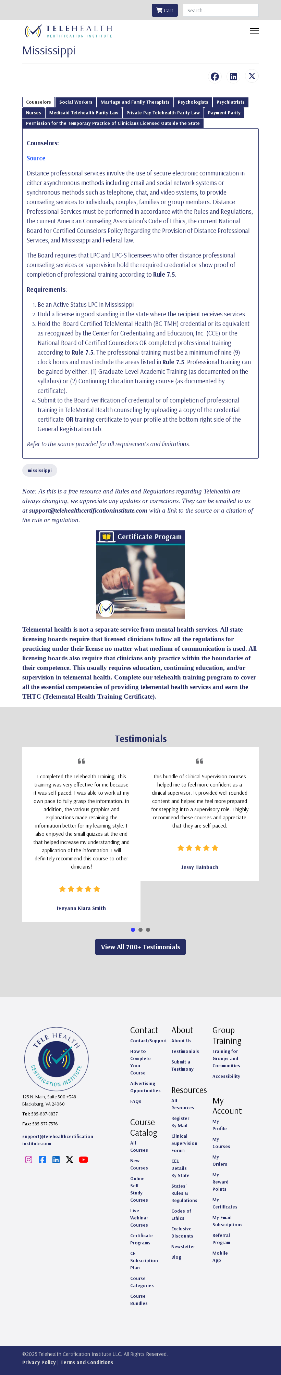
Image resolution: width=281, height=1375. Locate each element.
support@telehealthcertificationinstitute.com (88, 510)
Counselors (38, 102)
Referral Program (221, 1238)
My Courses (221, 1142)
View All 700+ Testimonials (140, 946)
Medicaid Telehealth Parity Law (83, 112)
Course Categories (142, 1281)
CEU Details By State (180, 1168)
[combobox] (221, 10)
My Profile (219, 1125)
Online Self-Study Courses (139, 1189)
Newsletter (183, 1246)
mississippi (40, 470)
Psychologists (193, 102)
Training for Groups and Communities (226, 1058)
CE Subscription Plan (144, 1260)
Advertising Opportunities (145, 1087)
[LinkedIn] (233, 76)
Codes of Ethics (181, 1214)
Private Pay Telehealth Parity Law (163, 112)
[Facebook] (215, 76)
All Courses (139, 1146)
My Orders (219, 1160)
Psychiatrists (231, 102)
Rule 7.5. (83, 352)
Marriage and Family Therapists (135, 102)
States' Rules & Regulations (184, 1193)
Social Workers (76, 102)
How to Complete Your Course (140, 1062)
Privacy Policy (39, 1362)
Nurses (33, 112)
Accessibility (226, 1076)
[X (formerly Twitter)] (252, 76)
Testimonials (185, 1051)
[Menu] (254, 31)
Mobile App (220, 1256)
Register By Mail (180, 1121)
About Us (181, 1040)
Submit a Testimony (182, 1065)
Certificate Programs (141, 1239)
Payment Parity (224, 112)
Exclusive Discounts (182, 1232)
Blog (176, 1257)
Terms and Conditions (86, 1362)
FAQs (135, 1101)
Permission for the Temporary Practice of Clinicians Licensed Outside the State (113, 123)
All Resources (182, 1104)
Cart (167, 10)
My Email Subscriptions (227, 1221)
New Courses (139, 1164)
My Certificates (224, 1203)
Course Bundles (139, 1299)
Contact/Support (148, 1040)
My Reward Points (220, 1182)
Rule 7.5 (164, 274)
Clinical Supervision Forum (184, 1143)
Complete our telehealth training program (173, 677)
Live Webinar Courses (139, 1217)
